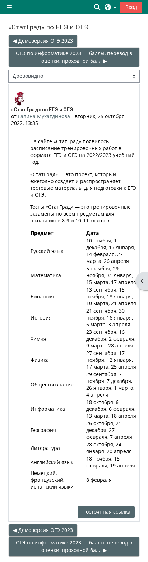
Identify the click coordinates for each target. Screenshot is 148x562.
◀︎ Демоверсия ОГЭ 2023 (43, 40)
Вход (131, 7)
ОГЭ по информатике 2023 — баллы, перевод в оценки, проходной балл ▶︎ (74, 57)
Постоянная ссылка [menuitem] (106, 511)
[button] (97, 7)
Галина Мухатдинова (44, 116)
